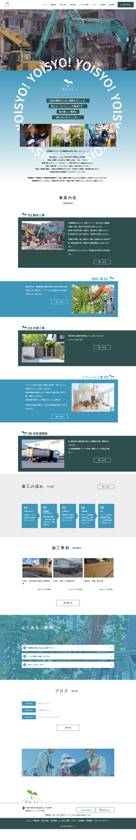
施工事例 (72, 4)
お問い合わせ (126, 4)
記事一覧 (68, 727)
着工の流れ (63, 4)
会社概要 (102, 4)
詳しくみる (102, 262)
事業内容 (53, 4)
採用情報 (111, 4)
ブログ (94, 4)
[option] (68, 39)
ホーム (45, 4)
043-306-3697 (87, 810)
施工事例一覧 (68, 603)
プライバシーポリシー (101, 820)
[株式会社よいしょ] (32, 796)
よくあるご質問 (83, 4)
